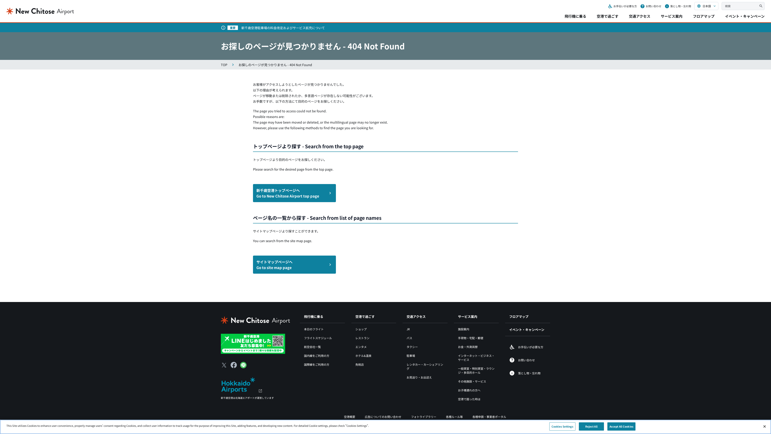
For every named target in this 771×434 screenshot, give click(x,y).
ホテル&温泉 (363, 356)
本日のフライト (314, 329)
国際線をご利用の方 (316, 364)
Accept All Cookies (621, 426)
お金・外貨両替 (468, 347)
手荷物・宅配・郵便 (470, 338)
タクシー (412, 347)
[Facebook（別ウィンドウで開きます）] (233, 365)
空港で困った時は (469, 399)
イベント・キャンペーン (745, 16)
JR (408, 329)
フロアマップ (704, 16)
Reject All (591, 426)
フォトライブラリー (423, 417)
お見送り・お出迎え (419, 377)
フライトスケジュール (318, 338)
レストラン (362, 338)
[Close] (764, 426)
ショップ (361, 329)
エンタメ (361, 347)
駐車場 (411, 356)
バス (409, 338)
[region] (385, 427)
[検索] (761, 6)
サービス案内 (671, 16)
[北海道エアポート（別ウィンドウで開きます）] (241, 384)
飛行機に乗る (575, 16)
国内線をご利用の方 (316, 356)
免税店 (359, 364)
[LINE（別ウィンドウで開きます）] (243, 366)
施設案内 (463, 329)
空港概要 (349, 417)
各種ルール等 (454, 417)
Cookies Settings (562, 426)
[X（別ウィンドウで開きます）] (224, 365)
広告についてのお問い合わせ (383, 417)
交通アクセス (639, 16)
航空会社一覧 (312, 347)
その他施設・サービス (472, 381)
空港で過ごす (607, 16)
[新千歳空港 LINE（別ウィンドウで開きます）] (253, 343)
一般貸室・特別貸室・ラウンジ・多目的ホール (476, 370)
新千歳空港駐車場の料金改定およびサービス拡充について (283, 27)
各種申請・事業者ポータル (489, 417)
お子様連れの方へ (469, 390)
